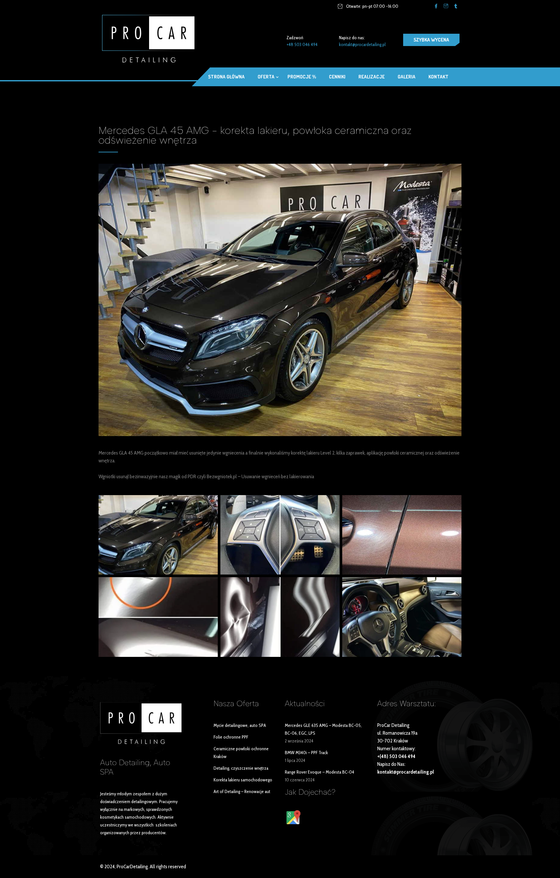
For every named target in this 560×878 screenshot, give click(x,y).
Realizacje (371, 77)
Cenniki (337, 77)
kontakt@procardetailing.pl (362, 44)
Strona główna (226, 77)
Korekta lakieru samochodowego (243, 780)
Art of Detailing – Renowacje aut (242, 791)
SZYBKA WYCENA (431, 40)
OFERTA (266, 77)
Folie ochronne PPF (231, 737)
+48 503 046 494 (302, 44)
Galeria (406, 77)
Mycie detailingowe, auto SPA (240, 725)
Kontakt (438, 77)
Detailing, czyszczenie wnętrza (241, 768)
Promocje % (301, 77)
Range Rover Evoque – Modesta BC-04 (319, 772)
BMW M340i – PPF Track (306, 752)
